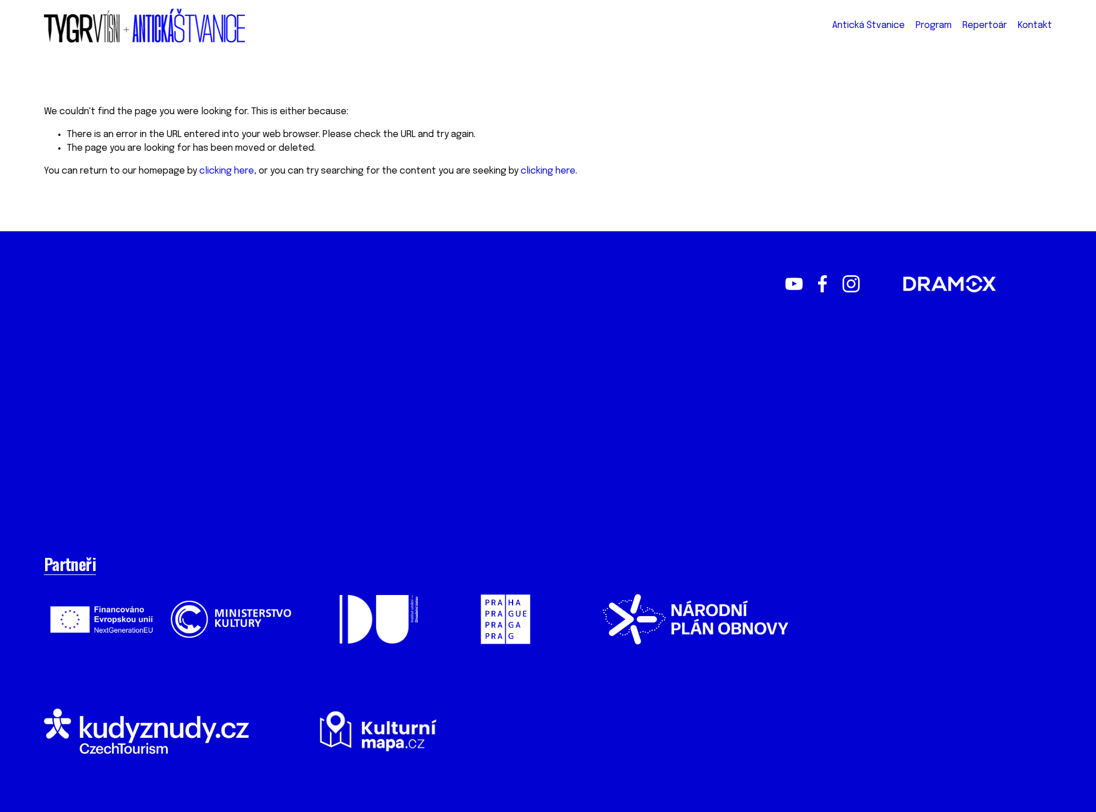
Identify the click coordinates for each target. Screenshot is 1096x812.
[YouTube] (794, 284)
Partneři (70, 563)
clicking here (226, 171)
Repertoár (984, 25)
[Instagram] (851, 284)
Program (934, 25)
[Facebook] (822, 284)
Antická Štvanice (868, 25)
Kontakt (1035, 25)
